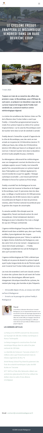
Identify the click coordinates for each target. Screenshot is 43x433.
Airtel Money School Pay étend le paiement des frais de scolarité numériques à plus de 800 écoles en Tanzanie (21, 364)
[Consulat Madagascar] (4, 3)
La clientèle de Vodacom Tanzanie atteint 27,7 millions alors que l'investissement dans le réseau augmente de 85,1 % (21, 355)
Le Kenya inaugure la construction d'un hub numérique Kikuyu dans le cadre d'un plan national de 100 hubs (20, 345)
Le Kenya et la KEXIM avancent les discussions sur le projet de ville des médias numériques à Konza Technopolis (21, 336)
